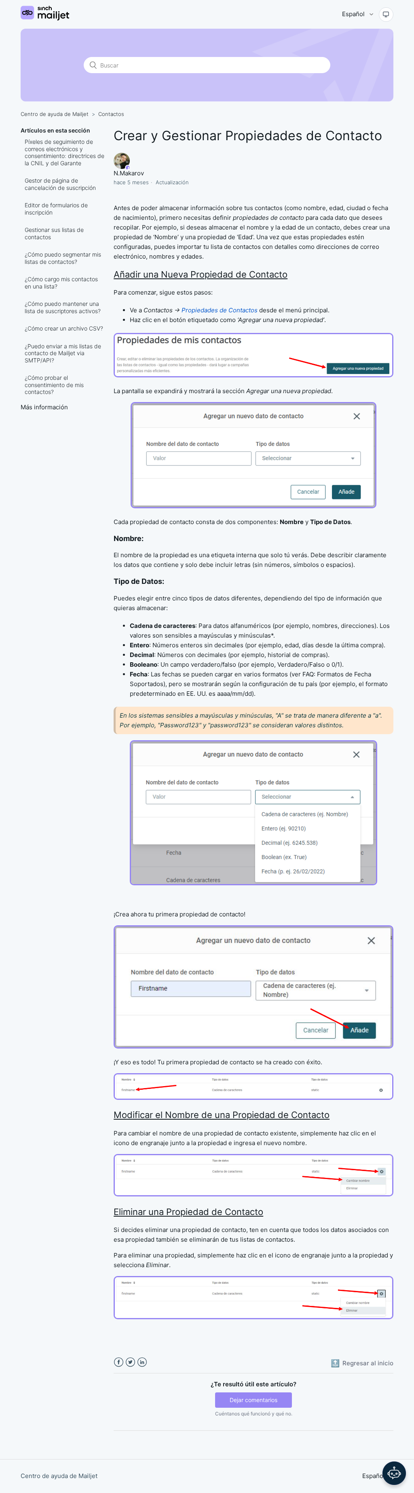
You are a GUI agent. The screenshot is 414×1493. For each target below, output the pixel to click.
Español (354, 14)
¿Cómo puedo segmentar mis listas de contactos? (63, 258)
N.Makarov (129, 173)
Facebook (119, 1362)
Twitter (130, 1362)
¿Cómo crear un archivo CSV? (64, 328)
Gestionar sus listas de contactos (54, 233)
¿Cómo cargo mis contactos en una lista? (61, 283)
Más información (44, 407)
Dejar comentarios (253, 1399)
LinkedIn (142, 1362)
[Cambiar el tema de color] (386, 14)
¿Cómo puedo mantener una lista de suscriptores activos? (63, 307)
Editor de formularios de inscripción (56, 209)
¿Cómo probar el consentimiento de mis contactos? (54, 384)
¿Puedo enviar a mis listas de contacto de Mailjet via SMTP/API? (63, 353)
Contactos (111, 114)
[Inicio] (45, 18)
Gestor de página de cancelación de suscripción (60, 184)
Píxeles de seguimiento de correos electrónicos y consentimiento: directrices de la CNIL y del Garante (64, 152)
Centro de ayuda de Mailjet (55, 114)
